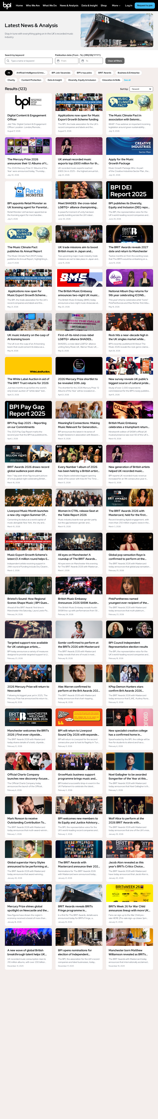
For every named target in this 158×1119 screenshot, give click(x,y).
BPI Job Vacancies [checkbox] (61, 72)
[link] (28, 114)
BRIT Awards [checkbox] (104, 72)
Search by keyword (14, 55)
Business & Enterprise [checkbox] (128, 72)
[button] (150, 89)
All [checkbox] (9, 72)
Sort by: (124, 89)
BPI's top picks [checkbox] (84, 72)
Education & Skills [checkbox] (111, 80)
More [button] (117, 7)
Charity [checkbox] (11, 80)
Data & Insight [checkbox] (55, 80)
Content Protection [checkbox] (31, 80)
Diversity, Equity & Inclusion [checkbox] (82, 80)
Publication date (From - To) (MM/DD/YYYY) (78, 55)
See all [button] (127, 80)
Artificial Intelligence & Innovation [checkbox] (32, 72)
